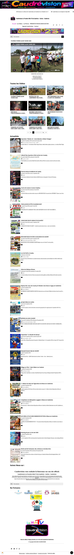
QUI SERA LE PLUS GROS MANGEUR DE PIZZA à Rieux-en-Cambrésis (39, 416)
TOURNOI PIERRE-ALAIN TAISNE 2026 (21, 41)
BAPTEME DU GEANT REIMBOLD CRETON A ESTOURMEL (53, 128)
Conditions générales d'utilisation (31, 553)
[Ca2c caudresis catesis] (38, 492)
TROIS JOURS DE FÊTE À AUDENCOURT (31, 204)
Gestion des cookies (51, 553)
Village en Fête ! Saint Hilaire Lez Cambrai (32, 367)
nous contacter (49, 477)
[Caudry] (18, 492)
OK (62, 36)
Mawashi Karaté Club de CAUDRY (30, 351)
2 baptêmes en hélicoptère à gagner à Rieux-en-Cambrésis (37, 400)
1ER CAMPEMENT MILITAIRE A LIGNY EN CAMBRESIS (55, 97)
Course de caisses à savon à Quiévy (30, 188)
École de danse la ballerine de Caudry (31, 171)
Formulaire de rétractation (42, 553)
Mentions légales (22, 553)
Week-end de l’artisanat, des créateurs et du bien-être (36, 449)
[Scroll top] (71, 552)
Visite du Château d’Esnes (28, 269)
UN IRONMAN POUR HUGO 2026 (55, 112)
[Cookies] (2, 552)
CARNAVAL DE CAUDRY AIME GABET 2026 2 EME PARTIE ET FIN (17, 128)
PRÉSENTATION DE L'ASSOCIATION (39, 23)
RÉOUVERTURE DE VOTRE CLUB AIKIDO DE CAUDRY (35, 237)
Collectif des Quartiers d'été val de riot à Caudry (34, 155)
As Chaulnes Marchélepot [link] (37, 77)
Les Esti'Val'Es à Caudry (27, 253)
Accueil (14, 23)
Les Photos (26, 23)
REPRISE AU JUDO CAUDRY (28, 318)
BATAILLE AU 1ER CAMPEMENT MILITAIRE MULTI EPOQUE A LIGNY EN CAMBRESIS (36, 97)
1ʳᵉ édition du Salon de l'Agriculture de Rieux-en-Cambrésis (37, 383)
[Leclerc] (29, 492)
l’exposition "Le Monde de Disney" (30, 334)
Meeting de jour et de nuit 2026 (29, 432)
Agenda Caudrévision (27, 26)
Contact (36, 26)
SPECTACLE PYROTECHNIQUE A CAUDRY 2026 (18, 112)
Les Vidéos (19, 23)
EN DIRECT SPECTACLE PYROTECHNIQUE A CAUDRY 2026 (37, 112)
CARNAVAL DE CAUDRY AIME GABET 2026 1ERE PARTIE (35, 128)
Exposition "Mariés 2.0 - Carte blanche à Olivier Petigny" (36, 139)
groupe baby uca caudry (27, 302)
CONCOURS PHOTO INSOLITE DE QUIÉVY (32, 220)
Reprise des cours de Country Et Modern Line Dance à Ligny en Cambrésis (41, 285)
